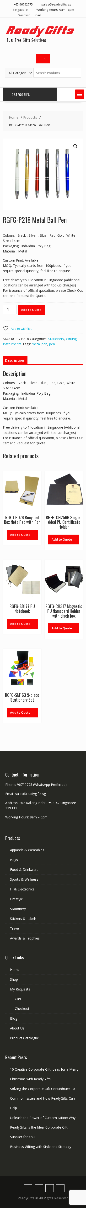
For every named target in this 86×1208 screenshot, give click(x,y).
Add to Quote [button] (20, 534)
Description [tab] (14, 360)
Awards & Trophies (25, 938)
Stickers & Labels (23, 918)
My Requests (20, 989)
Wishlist (24, 15)
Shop (14, 979)
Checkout (22, 1008)
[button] (79, 94)
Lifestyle (16, 899)
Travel (15, 928)
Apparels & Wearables (27, 850)
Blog (13, 1018)
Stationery (56, 338)
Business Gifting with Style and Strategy (40, 1146)
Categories (21, 94)
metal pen (39, 344)
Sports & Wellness (24, 879)
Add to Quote (31, 310)
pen (52, 344)
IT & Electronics (22, 889)
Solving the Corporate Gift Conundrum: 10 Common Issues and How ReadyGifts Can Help (42, 1098)
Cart (38, 15)
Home (15, 969)
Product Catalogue (24, 1038)
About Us (17, 1028)
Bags (14, 859)
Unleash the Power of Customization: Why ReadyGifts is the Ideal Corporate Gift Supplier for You (42, 1127)
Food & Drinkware (24, 869)
